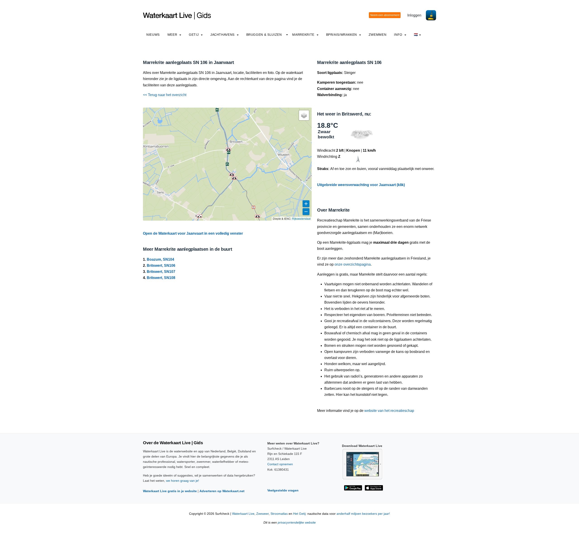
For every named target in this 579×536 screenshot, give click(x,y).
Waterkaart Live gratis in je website (170, 491)
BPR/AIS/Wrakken (342, 34)
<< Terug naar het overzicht (164, 95)
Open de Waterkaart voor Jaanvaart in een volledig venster (193, 233)
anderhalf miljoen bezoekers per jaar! (363, 513)
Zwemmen (377, 34)
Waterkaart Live (243, 513)
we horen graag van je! (182, 480)
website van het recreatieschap (389, 411)
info (398, 34)
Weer (172, 34)
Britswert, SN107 (161, 272)
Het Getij (299, 513)
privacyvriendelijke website (297, 522)
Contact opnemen (280, 464)
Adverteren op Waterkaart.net (221, 491)
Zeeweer (262, 513)
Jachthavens (223, 34)
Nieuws (153, 34)
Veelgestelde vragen (283, 490)
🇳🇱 (416, 34)
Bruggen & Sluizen (264, 34)
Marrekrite (303, 34)
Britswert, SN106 (161, 265)
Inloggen (414, 15)
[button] (199, 216)
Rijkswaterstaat (301, 218)
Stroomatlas (279, 513)
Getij (194, 34)
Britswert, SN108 (161, 278)
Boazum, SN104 (160, 259)
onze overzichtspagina (353, 264)
